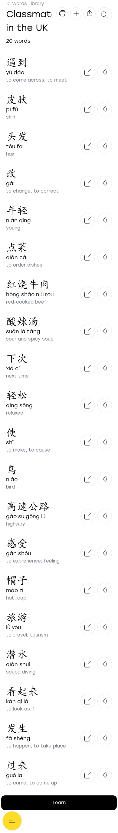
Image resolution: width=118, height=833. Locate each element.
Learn (59, 802)
